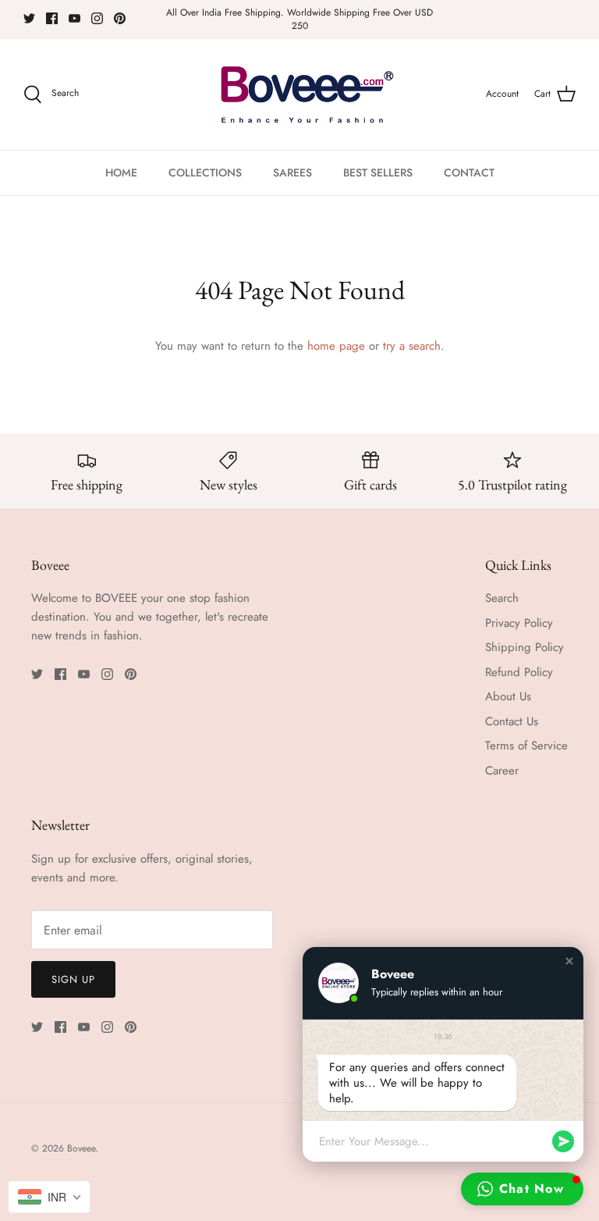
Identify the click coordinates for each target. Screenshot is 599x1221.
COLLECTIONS (205, 172)
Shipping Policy (524, 647)
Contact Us (511, 721)
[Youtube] (74, 18)
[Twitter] (29, 18)
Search (502, 598)
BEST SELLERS (378, 172)
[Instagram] (97, 18)
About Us (508, 696)
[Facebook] (52, 18)
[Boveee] (299, 94)
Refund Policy (519, 672)
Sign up (73, 979)
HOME (121, 172)
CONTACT (469, 172)
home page (336, 345)
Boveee (81, 1148)
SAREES (292, 172)
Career (502, 770)
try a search (412, 345)
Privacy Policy (519, 623)
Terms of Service (526, 745)
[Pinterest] (120, 18)
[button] (569, 961)
